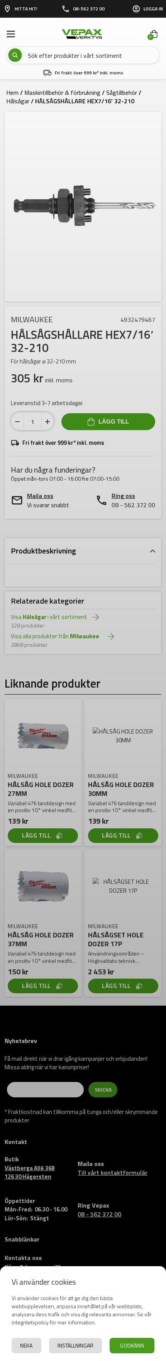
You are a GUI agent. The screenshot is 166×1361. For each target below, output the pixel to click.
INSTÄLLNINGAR (75, 1345)
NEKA (26, 1345)
